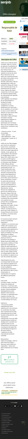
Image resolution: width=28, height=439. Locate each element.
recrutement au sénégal (23, 431)
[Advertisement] (14, 89)
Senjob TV (5, 427)
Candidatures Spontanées (8, 431)
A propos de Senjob (6, 413)
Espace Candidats (6, 422)
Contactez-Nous (6, 415)
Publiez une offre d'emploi (8, 424)
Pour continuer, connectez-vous (10, 360)
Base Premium (5, 433)
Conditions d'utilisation (7, 420)
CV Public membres (6, 429)
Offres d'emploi (6, 426)
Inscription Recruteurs (7, 417)
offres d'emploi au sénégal (24, 430)
